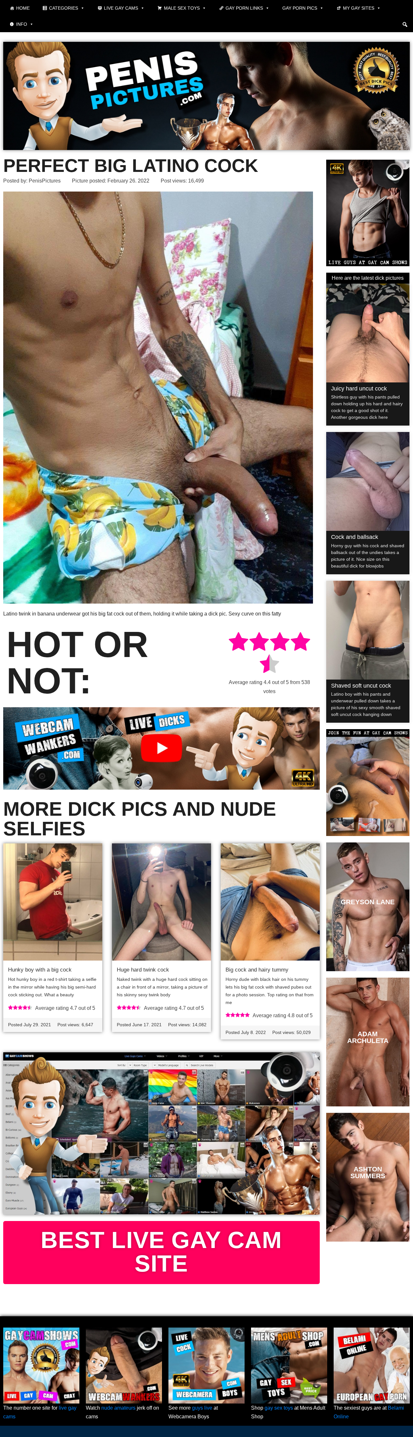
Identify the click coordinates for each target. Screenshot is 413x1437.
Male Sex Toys (182, 8)
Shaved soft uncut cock (361, 685)
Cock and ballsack (354, 537)
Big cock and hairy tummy (257, 970)
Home (23, 8)
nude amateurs (118, 1408)
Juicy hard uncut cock (359, 388)
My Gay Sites (358, 8)
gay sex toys (279, 1408)
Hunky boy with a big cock (40, 970)
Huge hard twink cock (143, 970)
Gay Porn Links (244, 8)
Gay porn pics (299, 8)
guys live (202, 1408)
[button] (405, 24)
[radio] (238, 643)
